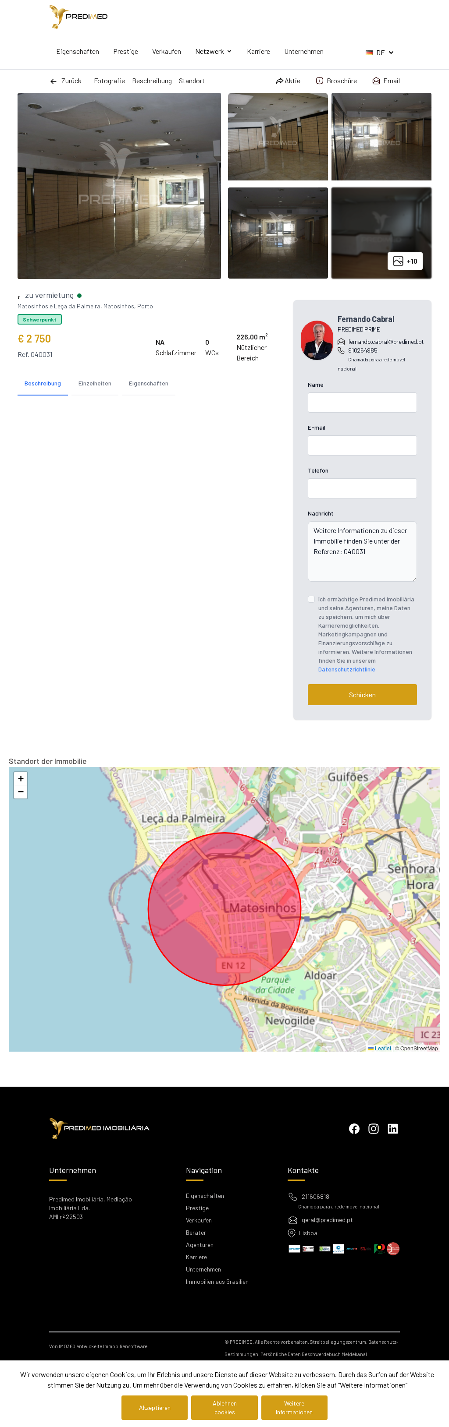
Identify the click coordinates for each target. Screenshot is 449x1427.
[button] (20, 778)
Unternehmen (304, 51)
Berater (196, 1232)
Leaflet (382, 1048)
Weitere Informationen (294, 1407)
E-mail (316, 427)
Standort (192, 80)
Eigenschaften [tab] (148, 383)
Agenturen (200, 1244)
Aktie (292, 80)
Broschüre (342, 80)
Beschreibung (152, 80)
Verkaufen (166, 51)
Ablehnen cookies (225, 1407)
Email (391, 80)
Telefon (318, 470)
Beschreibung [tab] (43, 383)
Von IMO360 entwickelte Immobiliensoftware (98, 1346)
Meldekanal (354, 1354)
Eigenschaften (77, 51)
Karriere (258, 51)
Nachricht (321, 513)
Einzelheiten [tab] (94, 383)
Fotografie (109, 80)
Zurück (71, 80)
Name (316, 384)
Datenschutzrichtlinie (346, 669)
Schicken (362, 694)
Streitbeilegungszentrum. (338, 1342)
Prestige (125, 51)
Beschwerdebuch (321, 1354)
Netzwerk (209, 51)
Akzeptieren (155, 1407)
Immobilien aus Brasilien (217, 1281)
